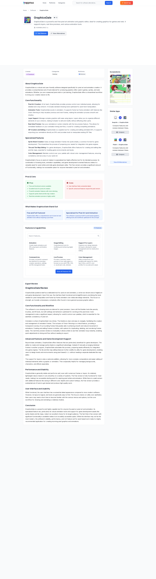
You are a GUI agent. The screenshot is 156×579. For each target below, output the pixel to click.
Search (108, 3)
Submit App (127, 3)
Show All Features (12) (64, 271)
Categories (61, 3)
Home (44, 3)
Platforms (52, 3)
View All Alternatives (120, 162)
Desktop (55, 74)
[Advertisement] (78, 51)
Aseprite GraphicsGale (120, 122)
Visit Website (42, 33)
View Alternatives (59, 33)
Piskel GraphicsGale (120, 144)
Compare (121, 132)
